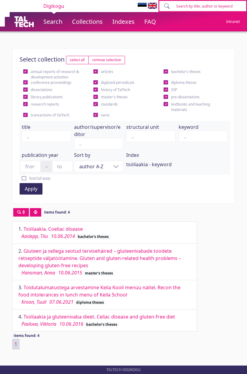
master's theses (114, 97)
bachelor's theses (186, 71)
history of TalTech (115, 89)
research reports (45, 104)
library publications (47, 97)
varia (105, 115)
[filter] (21, 212)
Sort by (82, 155)
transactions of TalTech (50, 115)
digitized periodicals (117, 82)
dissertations (41, 89)
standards (109, 104)
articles (107, 71)
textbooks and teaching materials (190, 107)
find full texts (40, 178)
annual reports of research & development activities (55, 74)
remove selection (106, 59)
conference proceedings (51, 82)
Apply (31, 188)
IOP (174, 89)
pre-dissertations (185, 97)
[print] (35, 212)
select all (77, 59)
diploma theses (184, 82)
